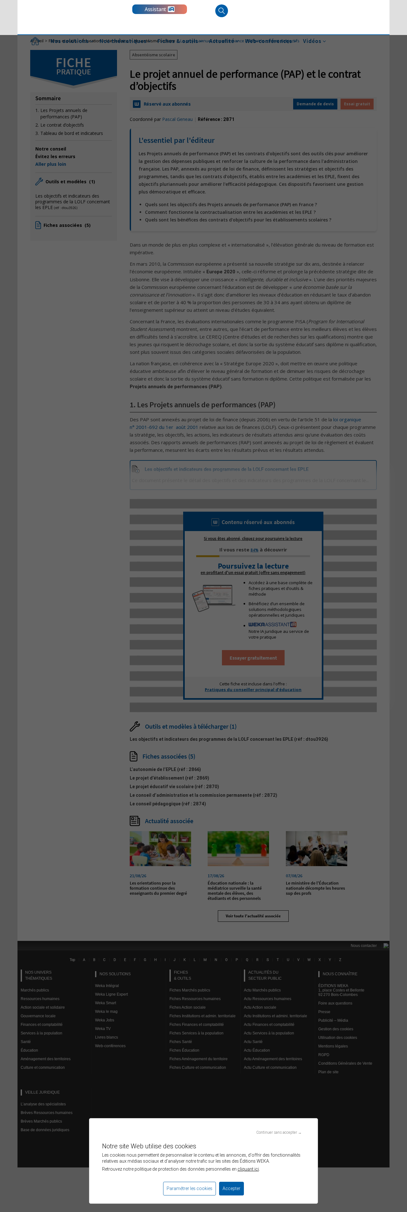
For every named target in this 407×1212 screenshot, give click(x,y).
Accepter (231, 1188)
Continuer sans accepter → (279, 1132)
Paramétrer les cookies (189, 1188)
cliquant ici (248, 1169)
